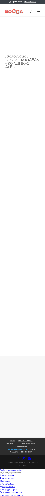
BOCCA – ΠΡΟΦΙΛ (25, 441)
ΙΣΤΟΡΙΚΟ (10, 443)
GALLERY (14, 452)
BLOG (32, 449)
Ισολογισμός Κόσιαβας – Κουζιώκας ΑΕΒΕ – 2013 (22, 329)
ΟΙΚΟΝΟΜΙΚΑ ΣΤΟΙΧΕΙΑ (17, 449)
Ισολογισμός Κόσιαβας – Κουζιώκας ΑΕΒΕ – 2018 (22, 114)
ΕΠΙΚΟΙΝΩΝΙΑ (26, 452)
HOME (12, 441)
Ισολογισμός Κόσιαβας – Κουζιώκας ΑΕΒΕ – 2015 (22, 243)
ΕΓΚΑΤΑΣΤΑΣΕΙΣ (21, 446)
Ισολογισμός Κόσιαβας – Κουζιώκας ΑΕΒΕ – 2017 (22, 157)
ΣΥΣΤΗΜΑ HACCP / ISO (26, 443)
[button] (12, 470)
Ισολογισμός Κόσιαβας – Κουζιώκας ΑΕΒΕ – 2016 (22, 200)
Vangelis (14, 119)
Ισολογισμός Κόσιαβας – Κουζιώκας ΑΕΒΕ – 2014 (22, 286)
